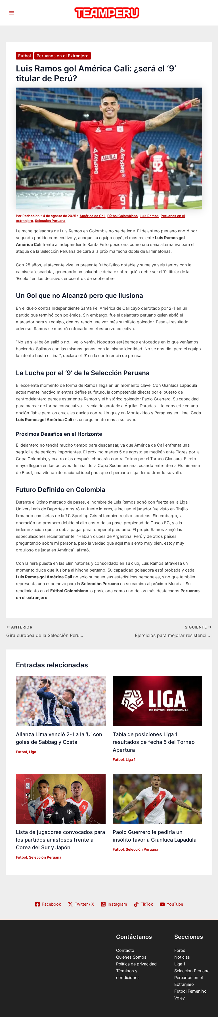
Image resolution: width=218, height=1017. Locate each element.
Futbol (24, 55)
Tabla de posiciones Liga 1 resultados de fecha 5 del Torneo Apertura (154, 742)
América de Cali (92, 216)
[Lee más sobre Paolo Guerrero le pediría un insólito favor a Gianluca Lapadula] (157, 798)
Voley (179, 998)
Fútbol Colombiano (122, 216)
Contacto (125, 950)
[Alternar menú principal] (12, 13)
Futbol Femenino (190, 991)
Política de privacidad (136, 964)
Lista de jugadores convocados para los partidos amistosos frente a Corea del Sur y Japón (60, 840)
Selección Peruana (50, 221)
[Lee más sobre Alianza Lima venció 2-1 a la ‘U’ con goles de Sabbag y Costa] (60, 701)
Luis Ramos (149, 216)
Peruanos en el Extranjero (63, 55)
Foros (179, 950)
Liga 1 (34, 752)
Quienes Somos (131, 957)
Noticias (182, 957)
